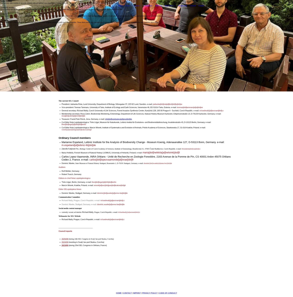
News (127, 6)
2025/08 (65, 239)
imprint (137, 293)
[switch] (1, 12)
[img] (73, 5)
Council (192, 6)
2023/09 (65, 245)
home (119, 293)
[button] (82, 24)
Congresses (148, 6)
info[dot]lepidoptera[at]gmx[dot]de (118, 119)
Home (120, 6)
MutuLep (158, 6)
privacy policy (149, 293)
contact (127, 293)
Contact (201, 6)
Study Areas (169, 6)
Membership (182, 6)
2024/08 (65, 242)
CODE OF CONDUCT (168, 293)
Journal (137, 6)
